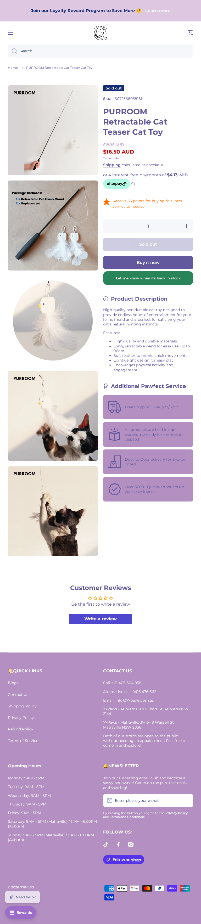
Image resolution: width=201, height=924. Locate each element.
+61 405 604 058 (126, 682)
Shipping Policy (22, 706)
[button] (190, 32)
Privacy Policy (21, 717)
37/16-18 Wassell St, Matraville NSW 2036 (139, 724)
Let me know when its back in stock (148, 278)
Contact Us (18, 694)
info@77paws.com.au (134, 700)
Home (13, 68)
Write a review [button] (100, 618)
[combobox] (100, 51)
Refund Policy (20, 729)
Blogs (13, 682)
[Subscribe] (186, 800)
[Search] (12, 51)
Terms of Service (23, 740)
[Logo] (100, 33)
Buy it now (148, 262)
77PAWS (27, 887)
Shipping (112, 164)
